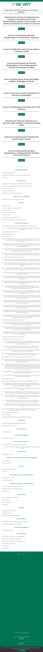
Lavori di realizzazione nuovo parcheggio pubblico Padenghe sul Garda (21, 80)
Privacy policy (23, 650)
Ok (18, 650)
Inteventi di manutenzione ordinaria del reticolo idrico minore (21, 138)
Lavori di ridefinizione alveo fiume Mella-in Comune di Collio (21, 50)
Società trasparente (21, 643)
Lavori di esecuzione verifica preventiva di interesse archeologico (21, 94)
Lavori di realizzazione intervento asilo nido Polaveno (21, 108)
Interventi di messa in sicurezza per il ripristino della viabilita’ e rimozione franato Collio (21, 123)
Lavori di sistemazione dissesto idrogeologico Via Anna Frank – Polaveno (21, 36)
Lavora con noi (21, 642)
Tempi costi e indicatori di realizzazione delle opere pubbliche (28, 25)
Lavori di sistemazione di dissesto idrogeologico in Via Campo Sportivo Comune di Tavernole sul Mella (21, 65)
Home (3, 13)
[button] (21, 7)
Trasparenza (14, 25)
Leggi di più (21, 28)
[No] (41, 649)
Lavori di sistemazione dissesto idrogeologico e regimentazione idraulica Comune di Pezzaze (21, 153)
